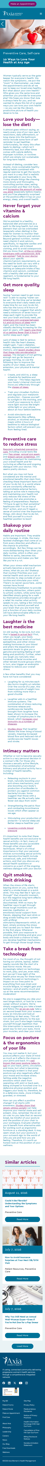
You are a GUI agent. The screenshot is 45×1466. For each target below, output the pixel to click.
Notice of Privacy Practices (30, 1416)
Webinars (6, 1452)
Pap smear (14, 454)
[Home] (12, 13)
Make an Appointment (22, 4)
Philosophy (6, 1428)
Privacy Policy (29, 1405)
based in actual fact (21, 634)
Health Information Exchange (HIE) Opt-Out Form (32, 1424)
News (4, 1440)
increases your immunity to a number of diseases (23, 721)
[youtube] (20, 1383)
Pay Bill (5, 1401)
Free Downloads (8, 1448)
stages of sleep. (20, 387)
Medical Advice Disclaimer (30, 1410)
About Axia (6, 1423)
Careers (5, 1436)
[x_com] (15, 1383)
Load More (22, 1346)
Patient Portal (7, 1409)
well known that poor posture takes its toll (21, 1063)
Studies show (15, 729)
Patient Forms (8, 1405)
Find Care (6, 1417)
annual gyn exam (30, 454)
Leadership (6, 1432)
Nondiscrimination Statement (31, 1444)
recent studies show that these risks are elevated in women (21, 352)
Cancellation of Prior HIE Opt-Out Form (32, 1431)
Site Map (27, 1401)
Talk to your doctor (27, 256)
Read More (22, 1219)
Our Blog (5, 1444)
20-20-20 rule (26, 1009)
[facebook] (3, 1383)
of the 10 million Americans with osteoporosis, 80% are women (22, 253)
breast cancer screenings (21, 457)
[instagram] (26, 1383)
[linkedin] (9, 1383)
